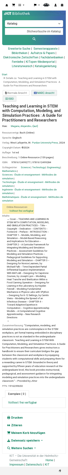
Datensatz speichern (25, 440)
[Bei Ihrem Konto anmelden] (55, 5)
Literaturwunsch (22, 66)
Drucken (17, 417)
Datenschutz (34, 464)
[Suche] (34, 39)
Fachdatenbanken (52, 57)
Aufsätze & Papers (43, 53)
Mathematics (9, 170)
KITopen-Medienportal (40, 61)
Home (49, 460)
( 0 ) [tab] (17, 394)
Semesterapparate (46, 48)
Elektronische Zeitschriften (20, 57)
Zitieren (16, 425)
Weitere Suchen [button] (22, 448)
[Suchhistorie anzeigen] (62, 5)
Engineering (53, 167)
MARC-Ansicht (45, 92)
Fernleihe (17, 61)
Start (4, 74)
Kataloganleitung (45, 66)
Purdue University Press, (45, 142)
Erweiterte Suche (19, 48)
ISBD (11, 98)
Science (25, 167)
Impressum (16, 464)
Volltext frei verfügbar (21, 210)
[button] (14, 5)
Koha (6, 5)
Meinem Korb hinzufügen (28, 433)
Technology (38, 167)
